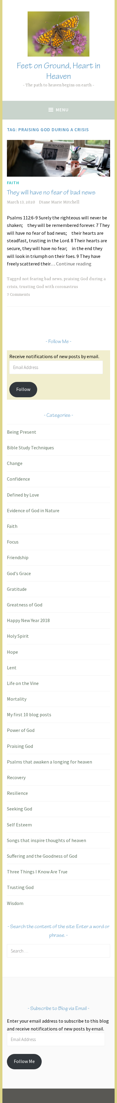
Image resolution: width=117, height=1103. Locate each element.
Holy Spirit (18, 636)
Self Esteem (19, 825)
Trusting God (20, 887)
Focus (13, 542)
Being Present (21, 432)
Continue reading (74, 264)
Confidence (18, 479)
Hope (12, 652)
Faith (13, 182)
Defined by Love (23, 495)
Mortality (16, 699)
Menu (62, 110)
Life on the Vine (23, 683)
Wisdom (15, 903)
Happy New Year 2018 (28, 620)
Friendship (17, 557)
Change (14, 463)
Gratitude (17, 589)
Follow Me (24, 1061)
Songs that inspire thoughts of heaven (46, 840)
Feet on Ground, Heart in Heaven (58, 71)
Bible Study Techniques (30, 448)
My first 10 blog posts (29, 714)
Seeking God (19, 809)
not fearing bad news (42, 279)
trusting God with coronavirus (48, 286)
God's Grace (19, 573)
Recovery (16, 777)
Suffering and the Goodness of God (42, 856)
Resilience (17, 793)
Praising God (20, 746)
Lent (11, 668)
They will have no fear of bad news (51, 192)
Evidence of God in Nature (33, 510)
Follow (23, 389)
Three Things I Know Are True (37, 872)
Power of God (20, 730)
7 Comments (18, 294)
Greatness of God (24, 605)
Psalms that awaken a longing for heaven (49, 762)
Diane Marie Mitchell (59, 202)
